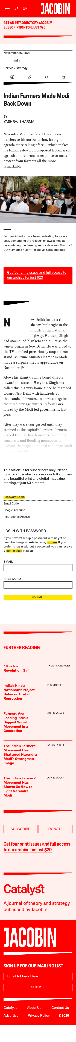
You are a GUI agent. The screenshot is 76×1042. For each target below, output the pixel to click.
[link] (25, 8)
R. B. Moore (54, 685)
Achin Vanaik (55, 713)
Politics (8, 68)
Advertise (11, 1016)
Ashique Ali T (55, 745)
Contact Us (60, 1008)
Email (8, 561)
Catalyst (10, 1008)
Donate (55, 829)
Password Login (14, 497)
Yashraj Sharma (19, 122)
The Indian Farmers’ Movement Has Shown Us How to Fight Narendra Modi (20, 787)
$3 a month (36, 483)
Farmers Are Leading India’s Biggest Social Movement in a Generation (16, 722)
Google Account (14, 510)
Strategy (22, 68)
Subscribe (20, 829)
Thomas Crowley (58, 666)
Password (12, 578)
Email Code (11, 503)
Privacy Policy (39, 1016)
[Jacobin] (55, 8)
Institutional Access (17, 516)
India (16, 60)
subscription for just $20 (24, 27)
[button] (7, 8)
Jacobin (45, 23)
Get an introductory (21, 23)
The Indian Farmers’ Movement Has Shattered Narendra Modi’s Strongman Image (20, 754)
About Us (34, 1008)
